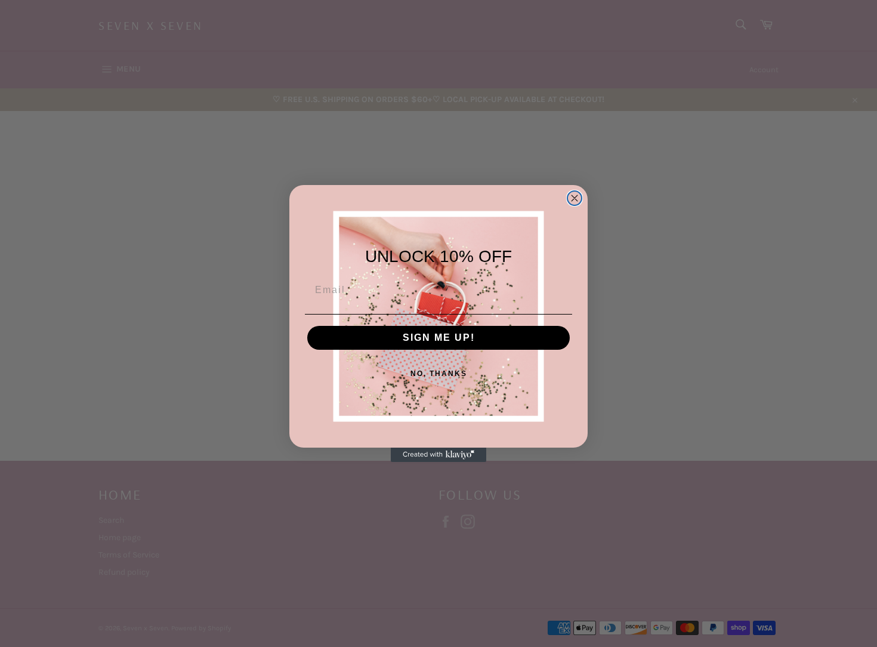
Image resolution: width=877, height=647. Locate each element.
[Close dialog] (574, 198)
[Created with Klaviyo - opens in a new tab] (438, 455)
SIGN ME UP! (439, 337)
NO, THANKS (438, 373)
